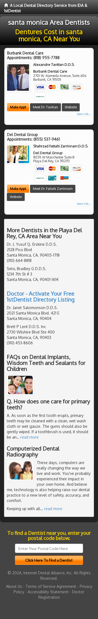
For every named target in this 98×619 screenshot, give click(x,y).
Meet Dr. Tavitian (45, 107)
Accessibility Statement (48, 591)
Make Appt (18, 107)
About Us (14, 586)
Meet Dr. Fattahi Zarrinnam (52, 189)
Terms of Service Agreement (51, 586)
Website (71, 107)
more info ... (84, 114)
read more (29, 437)
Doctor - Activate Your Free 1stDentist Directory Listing (41, 296)
